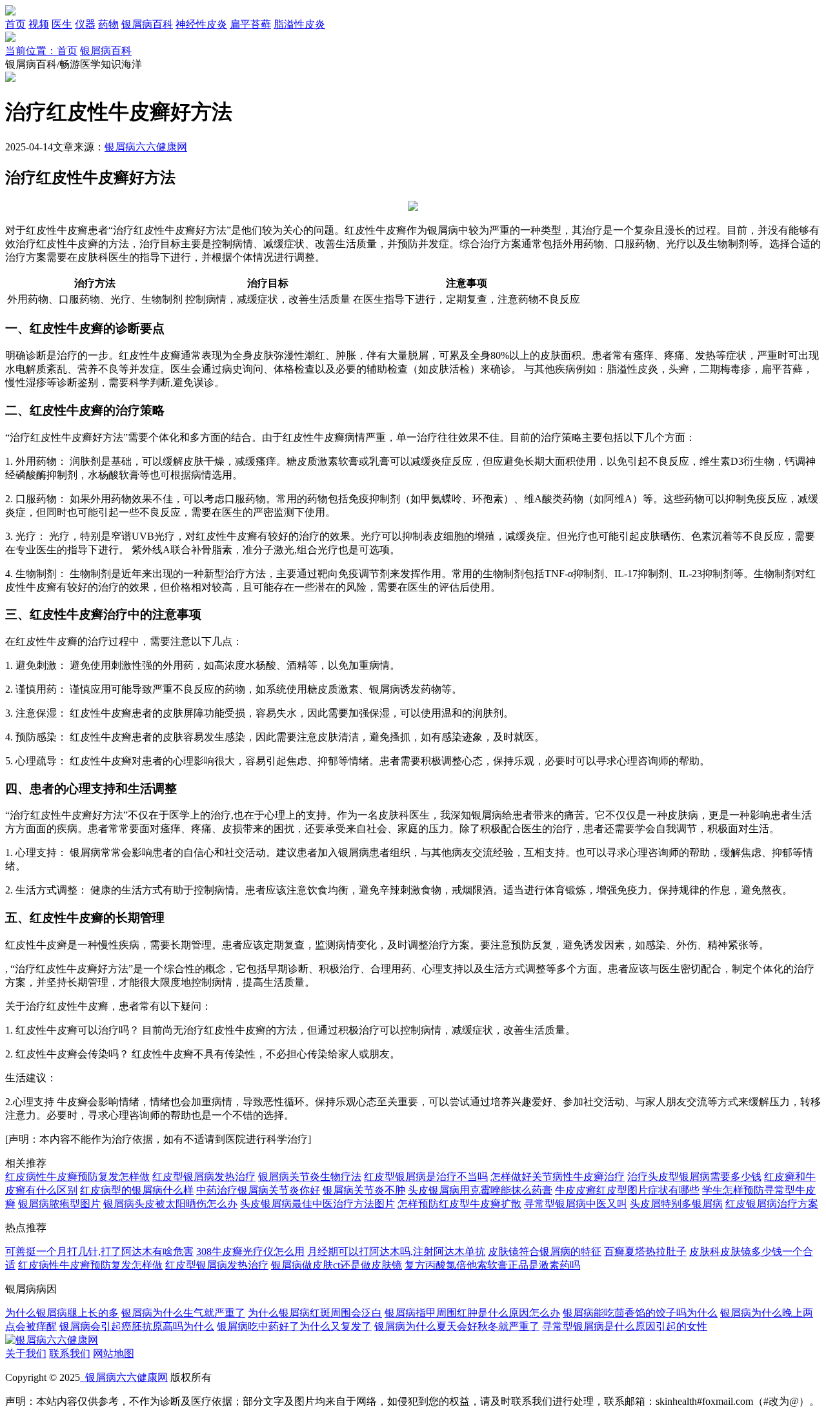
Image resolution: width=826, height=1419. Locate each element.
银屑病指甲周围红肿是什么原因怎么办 (472, 1312)
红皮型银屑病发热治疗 (204, 1176)
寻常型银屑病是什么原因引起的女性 (624, 1326)
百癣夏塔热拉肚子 (645, 1251)
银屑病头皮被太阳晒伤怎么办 (170, 1203)
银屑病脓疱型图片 (59, 1203)
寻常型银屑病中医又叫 (575, 1203)
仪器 (85, 24)
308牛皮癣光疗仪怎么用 (250, 1251)
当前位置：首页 (41, 50)
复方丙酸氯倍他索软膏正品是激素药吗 (492, 1265)
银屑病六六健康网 (146, 146)
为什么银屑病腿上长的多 (62, 1312)
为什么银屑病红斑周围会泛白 (315, 1312)
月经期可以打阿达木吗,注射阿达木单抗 (396, 1251)
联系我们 (69, 1353)
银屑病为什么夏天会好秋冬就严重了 (456, 1326)
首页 (15, 24)
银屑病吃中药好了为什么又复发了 (294, 1326)
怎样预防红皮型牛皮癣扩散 (459, 1203)
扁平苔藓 (250, 24)
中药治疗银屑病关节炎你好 (258, 1190)
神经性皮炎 (201, 24)
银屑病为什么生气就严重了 (183, 1312)
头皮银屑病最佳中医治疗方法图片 (317, 1203)
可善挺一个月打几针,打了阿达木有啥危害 (99, 1251)
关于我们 (25, 1353)
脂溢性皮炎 (299, 24)
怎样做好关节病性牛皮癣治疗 (557, 1176)
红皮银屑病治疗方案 (771, 1203)
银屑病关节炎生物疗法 (309, 1176)
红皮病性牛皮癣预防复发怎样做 (77, 1176)
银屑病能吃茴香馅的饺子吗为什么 (640, 1312)
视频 (38, 24)
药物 (108, 24)
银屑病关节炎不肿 (364, 1190)
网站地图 (113, 1353)
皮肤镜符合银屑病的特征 (544, 1251)
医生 (62, 24)
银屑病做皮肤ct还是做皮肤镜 (336, 1265)
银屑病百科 (147, 24)
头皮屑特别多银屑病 (676, 1203)
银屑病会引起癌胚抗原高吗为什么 (136, 1326)
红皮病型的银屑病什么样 (137, 1190)
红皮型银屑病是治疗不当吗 (426, 1176)
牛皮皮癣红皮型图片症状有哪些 (627, 1190)
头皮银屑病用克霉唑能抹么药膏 (480, 1190)
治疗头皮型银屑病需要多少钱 (694, 1176)
